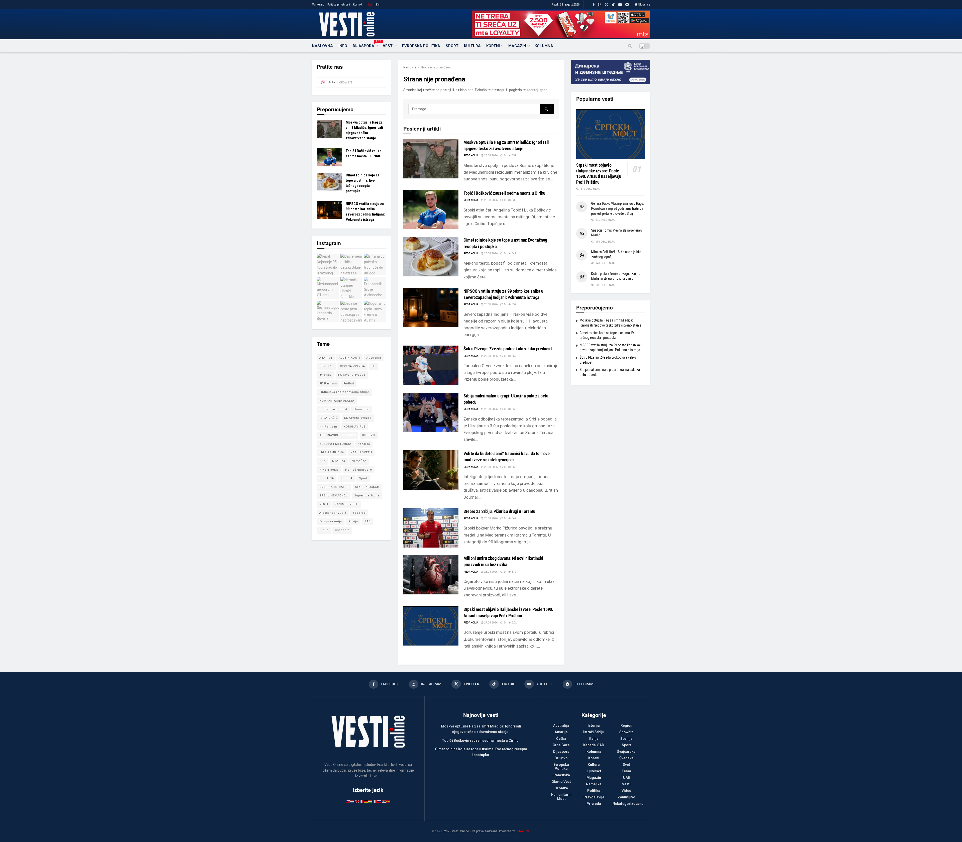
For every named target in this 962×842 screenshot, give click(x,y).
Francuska (561, 775)
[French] (361, 801)
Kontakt (357, 4)
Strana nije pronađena (435, 67)
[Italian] (375, 801)
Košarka (364, 444)
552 (513, 304)
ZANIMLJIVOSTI (347, 504)
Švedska (626, 758)
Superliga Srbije (367, 495)
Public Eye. (523, 831)
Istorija (594, 725)
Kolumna (544, 46)
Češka (561, 738)
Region (626, 725)
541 (513, 253)
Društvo (561, 758)
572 (513, 571)
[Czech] (348, 801)
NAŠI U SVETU (361, 452)
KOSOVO (368, 435)
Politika (593, 791)
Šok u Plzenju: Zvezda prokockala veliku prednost (507, 348)
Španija (626, 738)
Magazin (517, 46)
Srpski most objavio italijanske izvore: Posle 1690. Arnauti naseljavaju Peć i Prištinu (598, 173)
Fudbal (348, 383)
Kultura (472, 46)
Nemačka (594, 784)
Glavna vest (561, 782)
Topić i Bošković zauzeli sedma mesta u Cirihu (504, 193)
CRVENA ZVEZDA (352, 366)
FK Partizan (328, 383)
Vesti (388, 46)
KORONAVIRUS (355, 426)
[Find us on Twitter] (606, 4)
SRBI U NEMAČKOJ (333, 495)
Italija (593, 738)
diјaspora (342, 530)
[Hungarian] (370, 801)
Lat (370, 4)
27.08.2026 (490, 622)
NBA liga (338, 461)
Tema (626, 771)
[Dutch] (352, 801)
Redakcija (470, 155)
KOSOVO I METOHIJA (335, 444)
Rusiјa (353, 521)
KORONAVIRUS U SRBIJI (337, 435)
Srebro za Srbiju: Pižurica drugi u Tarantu (499, 511)
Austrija (561, 732)
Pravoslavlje (593, 797)
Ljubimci (594, 771)
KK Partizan (328, 426)
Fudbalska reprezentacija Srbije (344, 392)
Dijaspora (365, 45)
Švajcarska (626, 752)
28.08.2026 (490, 155)
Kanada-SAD (593, 745)
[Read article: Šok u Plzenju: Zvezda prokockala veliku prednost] (430, 365)
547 (513, 518)
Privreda (593, 804)
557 (513, 356)
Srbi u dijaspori (367, 487)
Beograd (359, 512)
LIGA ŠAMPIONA (331, 452)
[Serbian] (384, 801)
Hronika (561, 788)
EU (374, 366)
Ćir (378, 4)
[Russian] (379, 801)
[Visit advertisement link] (561, 24)
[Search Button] (630, 46)
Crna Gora (561, 745)
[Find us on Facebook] (594, 4)
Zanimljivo (626, 797)
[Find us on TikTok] (613, 4)
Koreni (493, 46)
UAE (626, 778)
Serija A (346, 478)
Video (626, 791)
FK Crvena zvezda (351, 374)
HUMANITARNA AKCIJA (336, 400)
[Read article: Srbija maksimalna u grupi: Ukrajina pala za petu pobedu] (430, 412)
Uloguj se (644, 4)
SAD (368, 521)
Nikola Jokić (329, 469)
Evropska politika (421, 46)
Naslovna (322, 46)
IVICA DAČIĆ (328, 417)
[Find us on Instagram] (599, 4)
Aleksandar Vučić (332, 512)
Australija (374, 357)
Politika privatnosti (338, 4)
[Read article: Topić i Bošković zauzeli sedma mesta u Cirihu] (430, 209)
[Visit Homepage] (347, 24)
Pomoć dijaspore (358, 469)
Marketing (318, 4)
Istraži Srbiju (593, 732)
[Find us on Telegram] (627, 4)
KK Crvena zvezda (358, 417)
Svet (626, 765)
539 (513, 155)
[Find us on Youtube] (620, 4)
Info (342, 46)
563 (513, 467)
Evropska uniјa (330, 521)
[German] (366, 801)
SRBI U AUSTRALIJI (334, 487)
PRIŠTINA (326, 478)
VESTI (323, 504)
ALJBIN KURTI (349, 357)
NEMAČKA (359, 461)
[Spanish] (388, 801)
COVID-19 (326, 366)
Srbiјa (323, 530)
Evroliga (325, 374)
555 (513, 409)
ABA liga (325, 357)
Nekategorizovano (628, 804)
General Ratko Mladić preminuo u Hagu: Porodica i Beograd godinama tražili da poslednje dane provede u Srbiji (617, 208)
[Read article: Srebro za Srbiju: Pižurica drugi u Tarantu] (430, 528)
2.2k (514, 622)
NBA (322, 461)
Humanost (362, 409)
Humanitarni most (333, 409)
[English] (357, 801)
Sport (452, 46)
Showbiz (626, 732)
